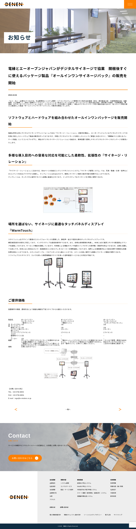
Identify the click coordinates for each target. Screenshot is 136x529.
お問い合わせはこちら (22, 458)
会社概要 (52, 480)
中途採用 (113, 493)
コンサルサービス (66, 486)
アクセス (52, 499)
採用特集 (113, 483)
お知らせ (52, 507)
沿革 (51, 496)
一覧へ (68, 409)
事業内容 (63, 480)
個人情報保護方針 (55, 515)
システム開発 (65, 483)
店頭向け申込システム (84, 483)
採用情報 (113, 480)
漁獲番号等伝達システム (84, 496)
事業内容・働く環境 (116, 486)
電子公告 (108, 515)
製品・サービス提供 (67, 489)
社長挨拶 (52, 486)
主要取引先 (53, 493)
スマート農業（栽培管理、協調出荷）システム (91, 493)
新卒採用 (113, 496)
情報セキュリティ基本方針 (72, 515)
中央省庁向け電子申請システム (87, 489)
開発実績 (80, 480)
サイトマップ (118, 515)
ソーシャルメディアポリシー (93, 515)
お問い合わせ (64, 507)
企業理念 (52, 483)
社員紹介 (113, 489)
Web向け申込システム (84, 486)
